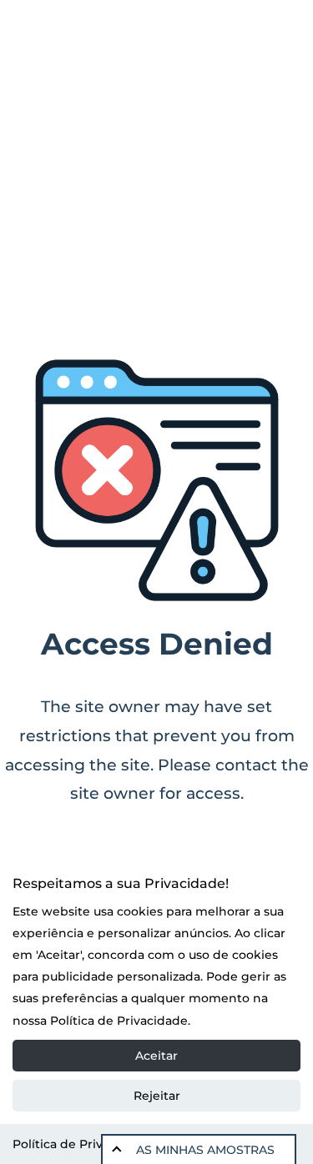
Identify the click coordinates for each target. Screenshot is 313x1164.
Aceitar (156, 1055)
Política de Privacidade (81, 1143)
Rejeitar (157, 1095)
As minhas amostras (205, 1149)
